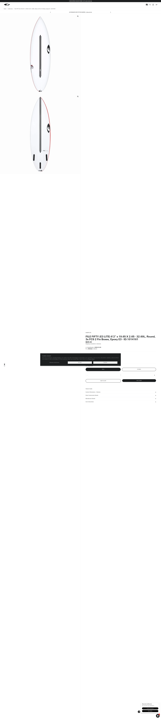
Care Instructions (90, 401)
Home (5, 8)
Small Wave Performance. (83, 12)
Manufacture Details (90, 398)
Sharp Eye (88, 332)
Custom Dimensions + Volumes (93, 392)
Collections (10, 8)
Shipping (88, 343)
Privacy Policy (91, 359)
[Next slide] (110, 12)
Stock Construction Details (92, 395)
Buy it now (139, 380)
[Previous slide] (50, 12)
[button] (154, 375)
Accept (80, 362)
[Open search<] (150, 4)
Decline (105, 362)
